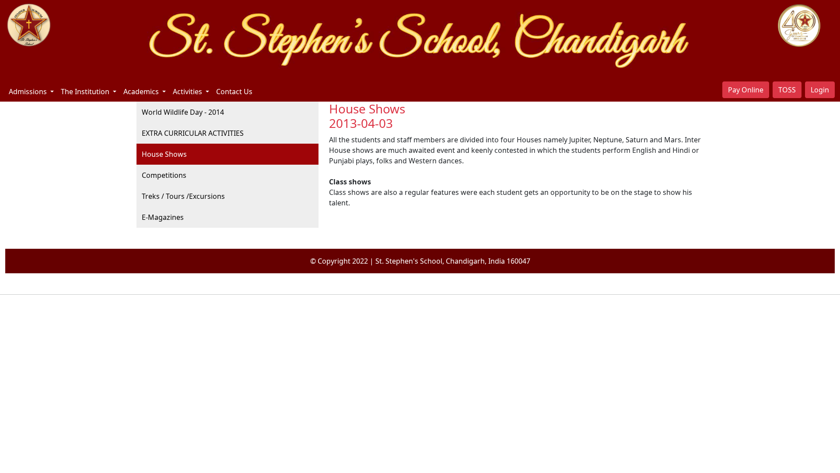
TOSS (787, 90)
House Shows (164, 154)
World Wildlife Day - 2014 (183, 112)
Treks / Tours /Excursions (183, 196)
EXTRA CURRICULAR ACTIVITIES (193, 133)
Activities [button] (188, 91)
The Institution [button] (86, 91)
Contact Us (234, 91)
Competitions (164, 175)
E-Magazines (163, 217)
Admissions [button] (29, 91)
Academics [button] (142, 91)
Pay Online (745, 90)
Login (820, 90)
